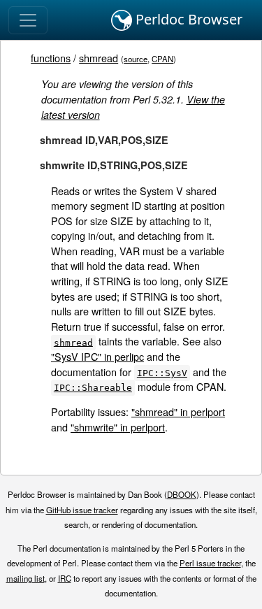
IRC (64, 578)
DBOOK (181, 494)
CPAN (162, 58)
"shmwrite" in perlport (118, 427)
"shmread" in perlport (178, 411)
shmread (98, 57)
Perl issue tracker (210, 562)
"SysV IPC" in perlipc (97, 356)
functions (51, 57)
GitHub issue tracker (82, 509)
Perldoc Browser (187, 19)
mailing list (25, 578)
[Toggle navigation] (28, 20)
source (135, 58)
